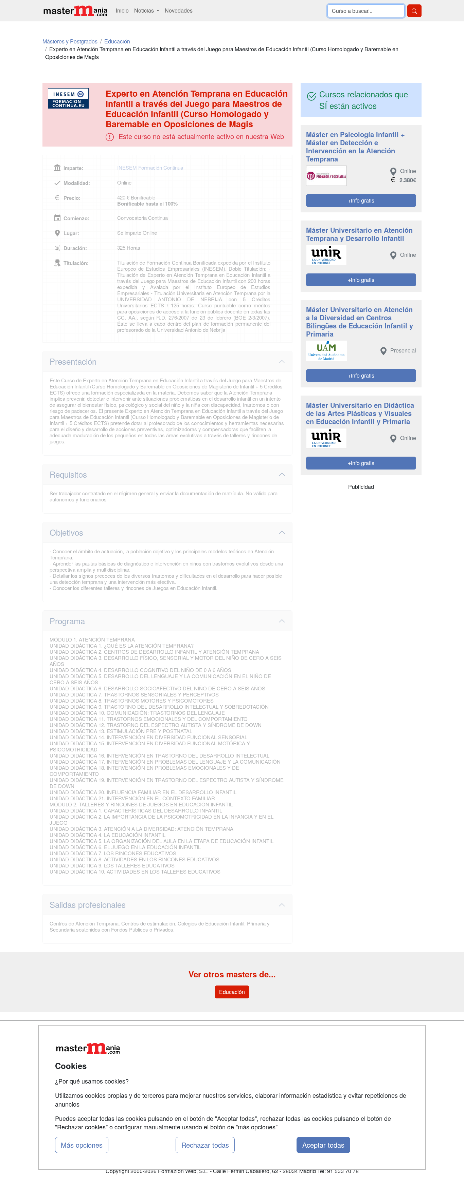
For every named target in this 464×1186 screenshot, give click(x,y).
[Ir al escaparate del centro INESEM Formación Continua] (75, 98)
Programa (67, 621)
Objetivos (66, 532)
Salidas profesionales (88, 904)
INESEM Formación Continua (150, 167)
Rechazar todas (205, 1145)
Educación (232, 992)
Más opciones (82, 1145)
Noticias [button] (144, 10)
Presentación (73, 361)
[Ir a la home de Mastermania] (75, 11)
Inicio (122, 10)
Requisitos (68, 474)
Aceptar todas (323, 1145)
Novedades (179, 10)
